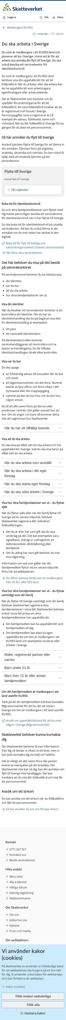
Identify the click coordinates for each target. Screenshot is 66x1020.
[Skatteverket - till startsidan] (23, 7)
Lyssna (59, 33)
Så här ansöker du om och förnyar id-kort (32, 809)
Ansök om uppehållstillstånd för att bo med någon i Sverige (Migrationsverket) (34, 723)
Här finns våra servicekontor (24, 253)
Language (42, 33)
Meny (60, 17)
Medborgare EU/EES (20, 27)
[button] (44, 17)
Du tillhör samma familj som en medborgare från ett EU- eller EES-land (34, 580)
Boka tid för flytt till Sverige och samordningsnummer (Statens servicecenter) (35, 245)
